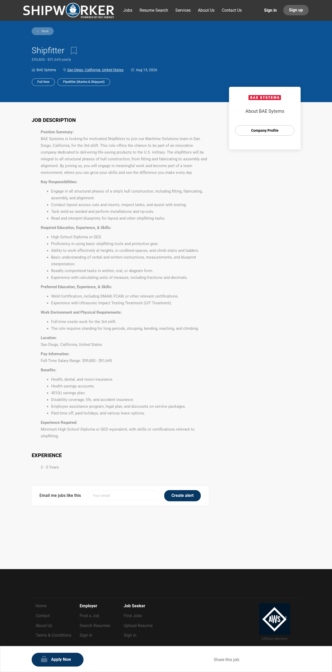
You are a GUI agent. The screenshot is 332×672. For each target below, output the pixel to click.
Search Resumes (95, 625)
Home (41, 605)
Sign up (296, 10)
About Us (44, 625)
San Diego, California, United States (95, 70)
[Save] (72, 50)
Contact (43, 615)
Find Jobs (133, 615)
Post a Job (89, 615)
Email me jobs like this (60, 495)
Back (45, 31)
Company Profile (265, 130)
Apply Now (61, 659)
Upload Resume (138, 625)
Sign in (270, 10)
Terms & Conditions (53, 635)
